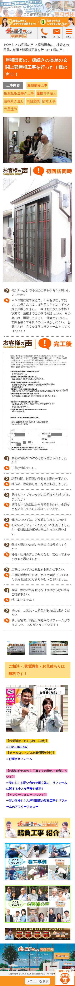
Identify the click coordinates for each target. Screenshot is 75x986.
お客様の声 (26, 44)
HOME (9, 44)
